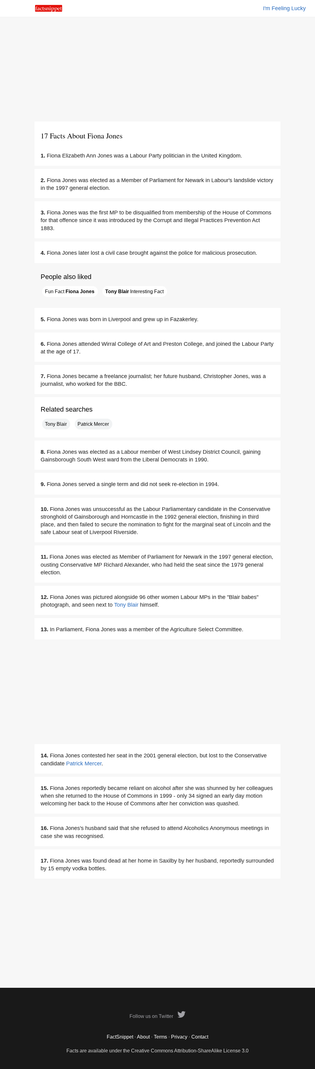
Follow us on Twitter (152, 1016)
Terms (160, 1036)
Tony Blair (56, 424)
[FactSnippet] (48, 10)
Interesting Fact (134, 291)
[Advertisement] (157, 69)
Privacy (179, 1036)
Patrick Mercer (93, 424)
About (143, 1036)
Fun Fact (69, 291)
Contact (199, 1036)
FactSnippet (120, 1036)
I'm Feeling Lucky (284, 8)
